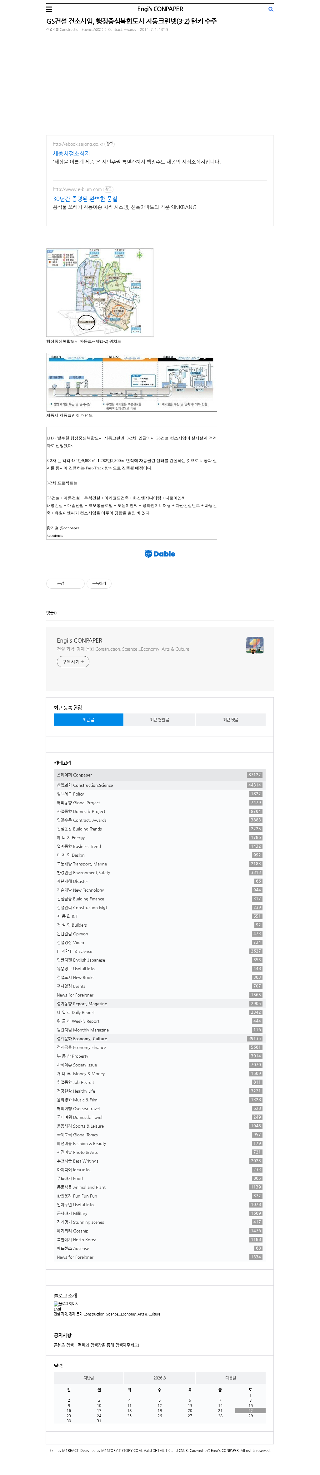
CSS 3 (183, 1450)
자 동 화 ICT (159, 916)
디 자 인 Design (159, 854)
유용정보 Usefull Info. (159, 968)
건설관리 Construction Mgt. (159, 907)
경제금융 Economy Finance (159, 1047)
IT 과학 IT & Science (159, 950)
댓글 (50, 612)
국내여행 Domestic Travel (159, 1117)
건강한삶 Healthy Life (159, 1090)
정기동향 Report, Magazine (159, 1003)
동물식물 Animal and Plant (159, 1186)
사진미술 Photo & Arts (159, 1151)
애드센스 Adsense (159, 1248)
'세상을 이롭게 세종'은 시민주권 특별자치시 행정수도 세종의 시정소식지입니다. (137, 162)
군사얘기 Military (159, 1213)
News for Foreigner (159, 994)
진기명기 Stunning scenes (159, 1221)
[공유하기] (70, 583)
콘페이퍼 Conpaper (159, 774)
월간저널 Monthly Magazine (159, 1029)
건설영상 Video (159, 942)
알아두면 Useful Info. (159, 1204)
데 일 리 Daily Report (159, 1012)
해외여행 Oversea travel (159, 1108)
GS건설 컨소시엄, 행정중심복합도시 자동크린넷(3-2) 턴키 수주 (131, 21)
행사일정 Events (159, 985)
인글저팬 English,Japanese (159, 959)
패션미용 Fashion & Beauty (159, 1143)
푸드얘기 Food (159, 1178)
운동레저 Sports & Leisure (159, 1125)
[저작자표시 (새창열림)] (114, 583)
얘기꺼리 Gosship (159, 1230)
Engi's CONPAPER (159, 8)
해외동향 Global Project (159, 802)
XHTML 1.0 (162, 1450)
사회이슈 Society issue (159, 1064)
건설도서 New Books (159, 977)
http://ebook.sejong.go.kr (78, 143)
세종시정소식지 (71, 153)
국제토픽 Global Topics (159, 1134)
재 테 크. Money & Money (159, 1073)
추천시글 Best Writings (159, 1160)
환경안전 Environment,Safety (159, 872)
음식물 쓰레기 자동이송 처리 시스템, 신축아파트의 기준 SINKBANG (125, 207)
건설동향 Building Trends (159, 828)
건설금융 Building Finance (159, 898)
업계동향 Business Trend (159, 846)
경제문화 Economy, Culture (159, 1038)
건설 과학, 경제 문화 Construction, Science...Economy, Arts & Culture (123, 648)
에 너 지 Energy (159, 837)
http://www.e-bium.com (77, 189)
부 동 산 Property (159, 1055)
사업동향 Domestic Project (159, 811)
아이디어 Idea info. (159, 1169)
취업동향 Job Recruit (159, 1082)
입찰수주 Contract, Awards (159, 819)
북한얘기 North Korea (159, 1239)
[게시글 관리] (78, 583)
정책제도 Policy (159, 793)
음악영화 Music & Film (159, 1099)
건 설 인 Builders (159, 924)
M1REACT (70, 1450)
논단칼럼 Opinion (159, 933)
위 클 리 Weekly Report (159, 1020)
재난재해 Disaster (159, 881)
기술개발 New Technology (159, 889)
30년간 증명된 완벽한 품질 (85, 198)
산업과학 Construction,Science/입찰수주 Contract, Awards (91, 29)
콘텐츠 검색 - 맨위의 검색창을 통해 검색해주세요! (97, 1345)
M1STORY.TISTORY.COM (121, 1450)
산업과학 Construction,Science (159, 784)
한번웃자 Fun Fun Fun (159, 1195)
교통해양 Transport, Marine (159, 863)
